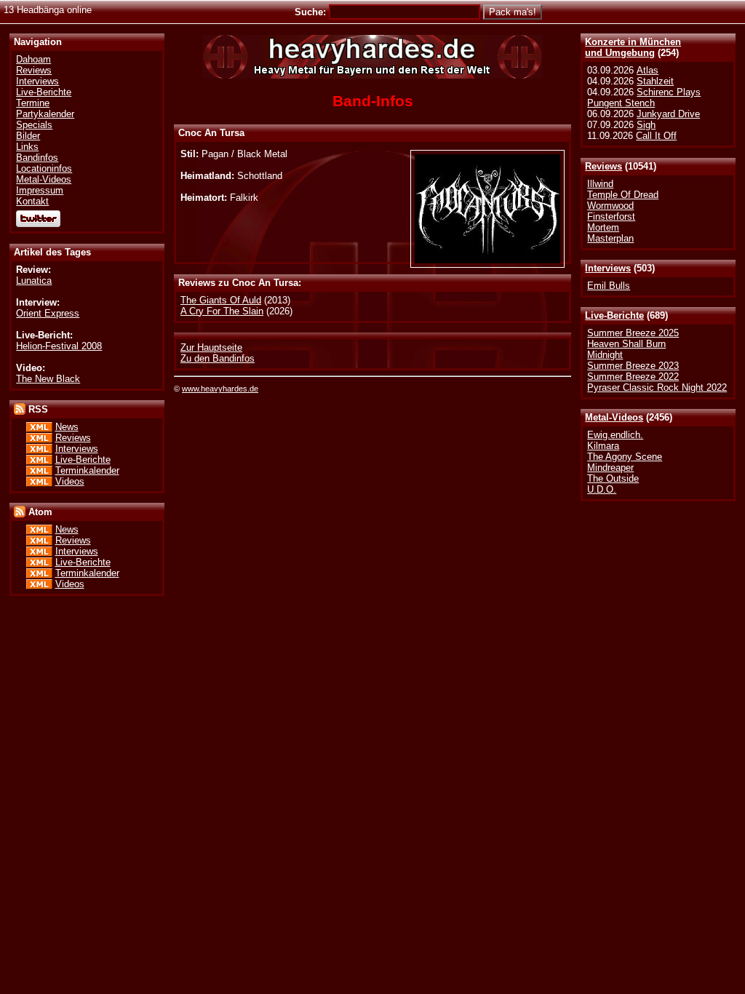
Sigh (646, 124)
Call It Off (656, 135)
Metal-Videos (614, 417)
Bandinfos (37, 157)
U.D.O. (601, 489)
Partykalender (45, 113)
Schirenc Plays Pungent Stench (644, 97)
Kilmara (603, 445)
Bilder (28, 135)
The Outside (613, 478)
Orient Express (47, 313)
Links (27, 146)
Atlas (647, 70)
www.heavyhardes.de (220, 388)
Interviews (608, 268)
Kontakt (32, 201)
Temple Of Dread (622, 194)
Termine (32, 103)
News (67, 426)
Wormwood (610, 205)
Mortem (603, 227)
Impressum (39, 190)
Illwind (600, 183)
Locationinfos (44, 168)
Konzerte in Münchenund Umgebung (633, 47)
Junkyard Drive (668, 113)
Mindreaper (610, 467)
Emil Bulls (608, 285)
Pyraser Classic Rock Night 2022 (657, 387)
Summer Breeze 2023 (633, 365)
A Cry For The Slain (221, 311)
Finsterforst (611, 216)
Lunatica (34, 280)
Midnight (605, 354)
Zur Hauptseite (211, 347)
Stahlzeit (655, 81)
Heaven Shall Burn (626, 343)
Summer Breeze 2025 (633, 332)
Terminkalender (87, 470)
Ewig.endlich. (615, 434)
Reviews (603, 166)
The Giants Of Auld (220, 300)
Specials (34, 124)
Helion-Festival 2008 (59, 346)
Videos (69, 481)
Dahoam (33, 59)
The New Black (48, 378)
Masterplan (610, 238)
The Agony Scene (624, 456)
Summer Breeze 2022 (633, 376)
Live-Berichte (614, 315)
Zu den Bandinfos (217, 358)
